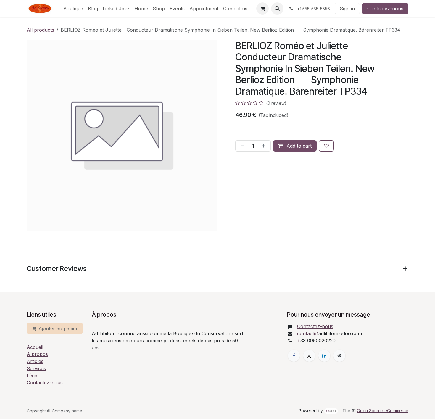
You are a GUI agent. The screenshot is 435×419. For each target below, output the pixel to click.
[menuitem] (73, 8)
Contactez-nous (385, 9)
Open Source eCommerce (382, 410)
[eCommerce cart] (262, 8)
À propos (37, 354)
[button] (277, 8)
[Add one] (264, 146)
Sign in (347, 9)
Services (36, 368)
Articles (35, 361)
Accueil (35, 347)
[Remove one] (241, 146)
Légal (32, 375)
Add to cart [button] (298, 146)
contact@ (307, 333)
